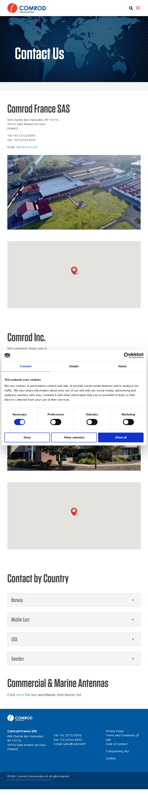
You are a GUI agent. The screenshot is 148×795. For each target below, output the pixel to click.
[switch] (55, 422)
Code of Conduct (117, 744)
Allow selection (74, 437)
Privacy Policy (115, 731)
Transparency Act (117, 751)
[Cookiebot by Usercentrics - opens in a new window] (127, 355)
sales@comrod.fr (27, 147)
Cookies (111, 758)
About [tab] (122, 366)
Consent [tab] (25, 366)
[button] (75, 270)
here (20, 694)
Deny (27, 437)
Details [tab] (74, 366)
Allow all (121, 437)
